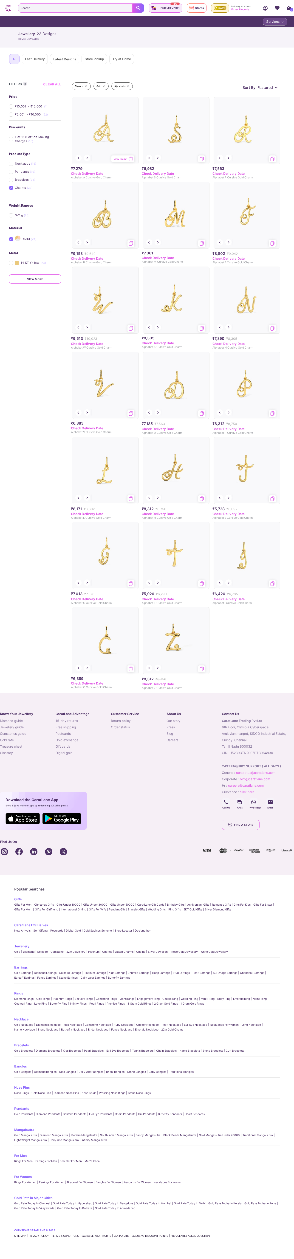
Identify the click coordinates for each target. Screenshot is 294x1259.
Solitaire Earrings (70, 973)
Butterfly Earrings (119, 977)
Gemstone (57, 951)
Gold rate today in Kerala (225, 1203)
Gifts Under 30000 (95, 904)
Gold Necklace (23, 1024)
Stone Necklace (48, 1029)
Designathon (143, 930)
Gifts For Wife (97, 909)
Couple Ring (170, 998)
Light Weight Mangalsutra (30, 1140)
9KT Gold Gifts (193, 909)
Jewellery (21, 946)
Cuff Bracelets (235, 1050)
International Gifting (73, 909)
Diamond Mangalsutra (54, 1135)
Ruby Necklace (123, 1024)
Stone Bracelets (213, 1050)
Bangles (20, 1066)
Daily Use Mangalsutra (64, 1140)
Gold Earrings (22, 973)
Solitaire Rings (84, 998)
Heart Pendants (195, 1114)
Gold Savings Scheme (98, 930)
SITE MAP (20, 1235)
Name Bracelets (189, 1050)
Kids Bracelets (72, 1050)
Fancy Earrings (46, 977)
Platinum (93, 951)
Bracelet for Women (80, 1182)
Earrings (21, 967)
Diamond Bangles (45, 1071)
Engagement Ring (148, 998)
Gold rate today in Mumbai (153, 1203)
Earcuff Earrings (24, 977)
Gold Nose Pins (41, 1093)
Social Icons (226, 802)
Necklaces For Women (224, 1024)
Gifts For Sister (262, 904)
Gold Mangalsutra (25, 1135)
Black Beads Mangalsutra (179, 1135)
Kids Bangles (67, 1071)
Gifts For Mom (23, 909)
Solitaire (42, 951)
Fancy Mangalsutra (148, 1135)
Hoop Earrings (161, 973)
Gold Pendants (23, 1114)
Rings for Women (25, 1182)
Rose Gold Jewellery (184, 951)
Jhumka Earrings (138, 973)
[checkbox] (38, 106)
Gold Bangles (22, 1071)
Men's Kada (92, 1161)
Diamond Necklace (48, 1024)
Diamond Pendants (48, 1114)
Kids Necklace (72, 1024)
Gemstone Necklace (98, 1024)
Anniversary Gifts (198, 904)
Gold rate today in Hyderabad (72, 1203)
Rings (18, 993)
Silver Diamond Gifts (218, 909)
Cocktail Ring (22, 1003)
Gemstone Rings (106, 998)
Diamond (28, 951)
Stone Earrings (68, 977)
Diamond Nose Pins (66, 1093)
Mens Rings (126, 998)
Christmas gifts (44, 904)
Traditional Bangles (181, 1071)
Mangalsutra (24, 1130)
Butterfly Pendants (170, 1114)
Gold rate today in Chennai (32, 1203)
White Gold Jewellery (214, 951)
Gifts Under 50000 (122, 904)
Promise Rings (116, 1003)
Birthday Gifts (175, 904)
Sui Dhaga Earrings (225, 973)
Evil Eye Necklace (195, 1024)
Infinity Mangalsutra (94, 1140)
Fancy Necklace (121, 1029)
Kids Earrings (117, 973)
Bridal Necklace (98, 1029)
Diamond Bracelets (48, 1050)
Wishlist (277, 8)
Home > (22, 39)
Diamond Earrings (45, 973)
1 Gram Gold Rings (192, 1003)
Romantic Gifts (221, 904)
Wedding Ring (189, 998)
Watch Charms (124, 951)
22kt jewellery (75, 951)
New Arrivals (22, 930)
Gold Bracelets (23, 1050)
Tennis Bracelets (142, 1050)
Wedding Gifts (157, 909)
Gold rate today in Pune (260, 1203)
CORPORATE (122, 1235)
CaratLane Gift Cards (150, 904)
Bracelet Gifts (136, 909)
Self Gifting (40, 930)
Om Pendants (146, 1114)
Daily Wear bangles (91, 1071)
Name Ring (260, 998)
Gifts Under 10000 (68, 904)
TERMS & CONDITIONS (65, 1235)
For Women (23, 1177)
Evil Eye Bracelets (117, 1050)
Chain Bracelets (166, 1050)
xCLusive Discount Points (150, 1235)
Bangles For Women (108, 1182)
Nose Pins (22, 1087)
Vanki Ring (208, 998)
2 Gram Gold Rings (166, 1003)
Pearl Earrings (201, 973)
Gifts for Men (22, 904)
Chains (140, 951)
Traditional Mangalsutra (258, 1135)
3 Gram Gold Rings (139, 1003)
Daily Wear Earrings (92, 977)
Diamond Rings (24, 998)
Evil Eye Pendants (100, 1114)
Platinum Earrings (95, 973)
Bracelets (21, 1045)
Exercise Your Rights (96, 1235)
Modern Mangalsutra (84, 1135)
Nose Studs (89, 1093)
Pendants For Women (137, 1182)
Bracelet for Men (71, 1161)
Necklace (21, 1019)
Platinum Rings (62, 998)
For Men (20, 1156)
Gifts (18, 899)
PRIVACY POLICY (39, 1235)
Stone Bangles (136, 1071)
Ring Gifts (174, 909)
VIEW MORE (35, 279)
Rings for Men (23, 1161)
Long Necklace (251, 1024)
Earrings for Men (46, 1161)
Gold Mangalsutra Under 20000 (219, 1135)
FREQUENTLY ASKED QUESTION (190, 1235)
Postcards (56, 930)
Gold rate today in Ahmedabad (115, 1208)
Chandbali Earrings (252, 973)
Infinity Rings (78, 1003)
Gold (17, 951)
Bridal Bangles (115, 1071)
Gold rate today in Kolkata (74, 1208)
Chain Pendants (125, 1114)
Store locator (123, 930)
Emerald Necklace (146, 1029)
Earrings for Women (51, 1182)
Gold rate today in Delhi (190, 1203)
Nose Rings (21, 1093)
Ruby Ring (223, 998)
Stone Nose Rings (139, 1093)
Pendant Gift (117, 909)
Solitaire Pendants (74, 1114)
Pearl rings (96, 1003)
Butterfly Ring (58, 1003)
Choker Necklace (147, 1024)
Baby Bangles (157, 1071)
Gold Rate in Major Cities (33, 1198)
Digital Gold (73, 930)
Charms (107, 951)
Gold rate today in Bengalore (114, 1203)
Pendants (21, 1108)
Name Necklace (24, 1029)
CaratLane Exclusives (31, 925)
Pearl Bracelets (94, 1050)
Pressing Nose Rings (112, 1093)
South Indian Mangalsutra (116, 1135)
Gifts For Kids (242, 904)
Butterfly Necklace (73, 1029)
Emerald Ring (241, 998)
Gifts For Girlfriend (46, 909)
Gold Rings (43, 998)
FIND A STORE (243, 824)
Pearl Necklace (171, 1024)
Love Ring (40, 1003)
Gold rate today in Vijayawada (34, 1208)
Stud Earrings (181, 973)
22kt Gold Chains (172, 1029)
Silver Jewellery (158, 951)
